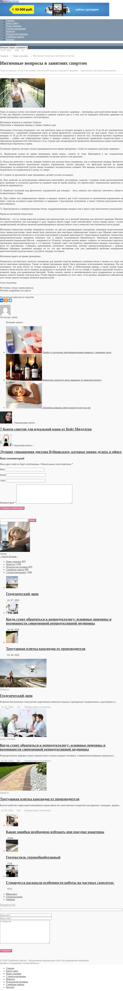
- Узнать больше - (9, 556)
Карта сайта (12, 23)
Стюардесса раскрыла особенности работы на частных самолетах (60, 883)
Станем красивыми (16, 28)
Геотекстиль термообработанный (33, 857)
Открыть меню (8, 44)
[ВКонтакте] (2, 300)
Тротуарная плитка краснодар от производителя (45, 649)
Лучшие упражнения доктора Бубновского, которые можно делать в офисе (61, 452)
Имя (2, 469)
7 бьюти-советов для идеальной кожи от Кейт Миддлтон (46, 429)
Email (3, 475)
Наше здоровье (13, 26)
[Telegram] (10, 300)
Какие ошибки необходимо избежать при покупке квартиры (55, 832)
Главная (10, 20)
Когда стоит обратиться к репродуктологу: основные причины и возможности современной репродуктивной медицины (58, 621)
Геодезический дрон (22, 594)
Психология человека (17, 34)
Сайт (2, 480)
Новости (10, 31)
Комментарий (8, 502)
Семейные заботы (15, 36)
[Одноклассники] (6, 300)
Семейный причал (9, 1)
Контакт (10, 39)
